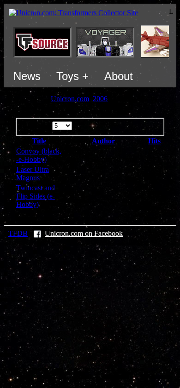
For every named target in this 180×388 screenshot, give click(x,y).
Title (39, 141)
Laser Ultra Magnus (32, 173)
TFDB (18, 233)
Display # (37, 125)
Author (103, 141)
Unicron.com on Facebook (84, 233)
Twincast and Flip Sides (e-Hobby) (35, 196)
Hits (154, 141)
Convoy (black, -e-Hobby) (38, 155)
